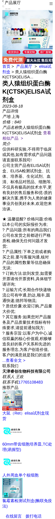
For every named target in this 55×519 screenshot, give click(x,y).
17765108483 (30, 382)
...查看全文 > (13, 360)
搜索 (19, 8)
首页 (6, 66)
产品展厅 (24, 66)
